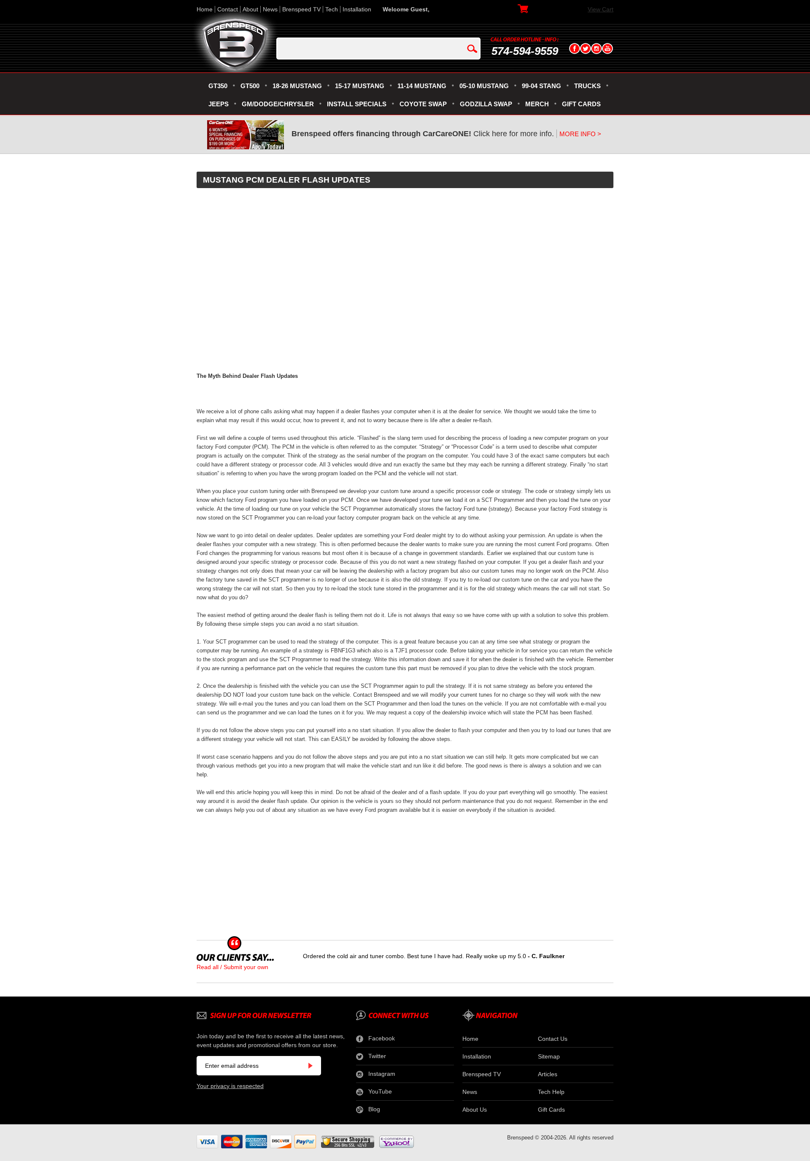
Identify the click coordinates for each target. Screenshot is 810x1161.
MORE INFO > (580, 133)
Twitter (377, 1056)
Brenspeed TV (301, 9)
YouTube (380, 1091)
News (270, 9)
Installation (357, 9)
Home (205, 9)
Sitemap (549, 1056)
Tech (331, 9)
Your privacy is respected (230, 1086)
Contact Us (552, 1038)
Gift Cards (551, 1109)
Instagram (381, 1073)
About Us (474, 1109)
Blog (374, 1109)
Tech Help (551, 1091)
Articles (547, 1074)
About (250, 9)
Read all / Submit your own (232, 967)
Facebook (381, 1038)
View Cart (600, 9)
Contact (227, 9)
